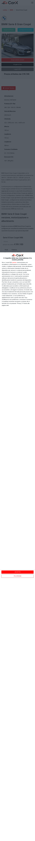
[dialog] (17, 546)
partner (14, 262)
